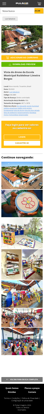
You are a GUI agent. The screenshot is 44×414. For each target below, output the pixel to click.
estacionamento (23, 112)
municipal (35, 106)
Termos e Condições (12, 398)
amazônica (13, 108)
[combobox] (17, 11)
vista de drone (19, 110)
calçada (36, 110)
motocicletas (13, 115)
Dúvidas (12, 392)
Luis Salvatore (14, 92)
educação (22, 106)
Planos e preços (32, 388)
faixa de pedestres (10, 112)
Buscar (36, 11)
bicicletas (33, 112)
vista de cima (29, 110)
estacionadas (23, 115)
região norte (22, 108)
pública (6, 108)
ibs (18, 106)
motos (6, 115)
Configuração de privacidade (22, 400)
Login (22, 136)
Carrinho (39, 3)
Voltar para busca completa (24, 379)
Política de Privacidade (30, 398)
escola (29, 106)
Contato (32, 392)
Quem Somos (12, 388)
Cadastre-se (22, 143)
